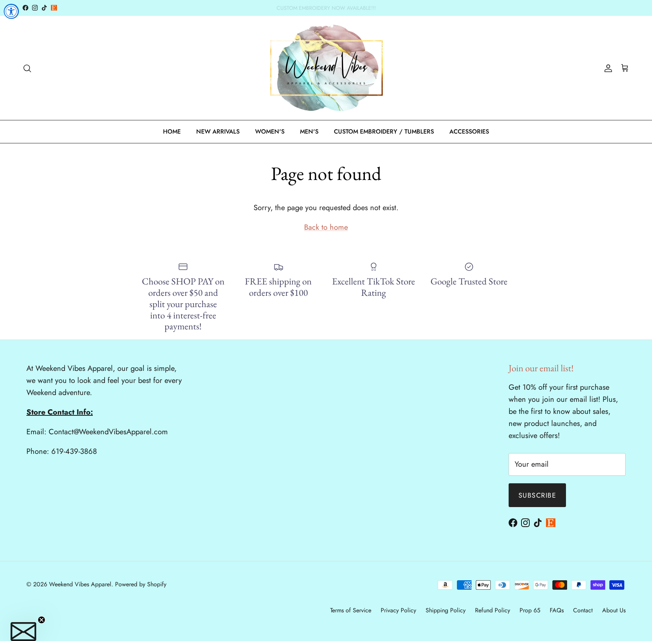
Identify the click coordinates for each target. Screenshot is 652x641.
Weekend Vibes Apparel (80, 584)
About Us (614, 610)
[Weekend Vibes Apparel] (326, 68)
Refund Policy (492, 610)
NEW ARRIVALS (218, 131)
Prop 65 (530, 610)
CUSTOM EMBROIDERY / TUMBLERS (384, 131)
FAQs (557, 610)
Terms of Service (350, 610)
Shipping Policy (446, 610)
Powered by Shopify (140, 584)
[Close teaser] (41, 620)
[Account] (607, 68)
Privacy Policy (398, 610)
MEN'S (309, 131)
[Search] (27, 68)
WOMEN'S (269, 131)
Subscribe (537, 495)
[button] (23, 631)
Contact (583, 610)
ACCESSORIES (469, 131)
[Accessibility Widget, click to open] (11, 11)
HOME (172, 131)
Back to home (326, 227)
